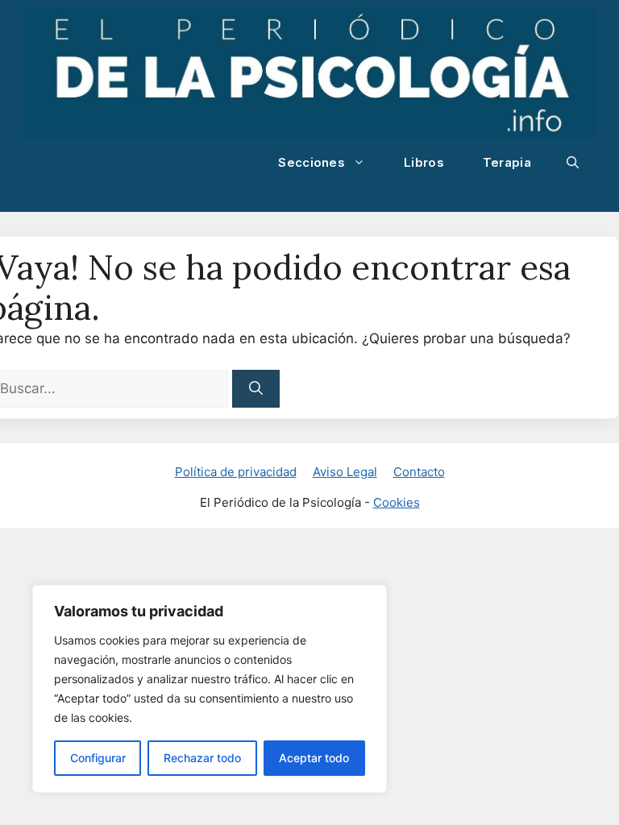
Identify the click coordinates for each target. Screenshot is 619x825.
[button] (572, 163)
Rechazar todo (202, 758)
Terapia (507, 162)
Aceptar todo (314, 758)
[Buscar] (256, 389)
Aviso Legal (345, 471)
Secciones (311, 162)
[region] (209, 689)
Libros (424, 162)
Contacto (419, 471)
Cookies (396, 502)
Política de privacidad (236, 471)
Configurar (98, 758)
